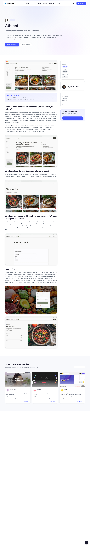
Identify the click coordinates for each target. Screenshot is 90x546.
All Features (64, 100)
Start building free (11, 44)
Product (28, 3)
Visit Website (25, 44)
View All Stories (78, 367)
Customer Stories (10, 15)
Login (73, 3)
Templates (64, 98)
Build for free (81, 3)
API (59, 3)
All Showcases (65, 96)
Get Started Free (72, 118)
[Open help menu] (86, 542)
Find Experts (64, 102)
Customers (37, 3)
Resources (51, 3)
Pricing (45, 3)
